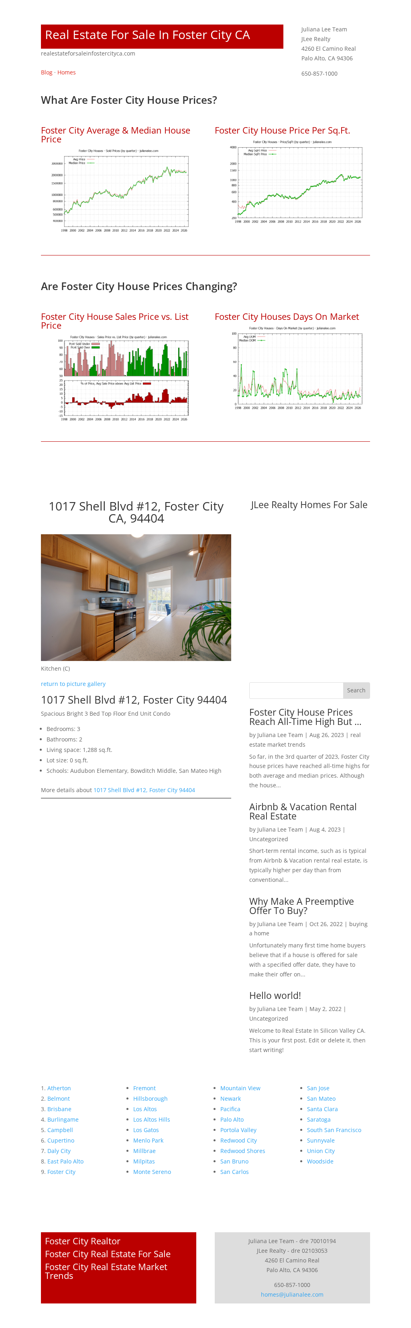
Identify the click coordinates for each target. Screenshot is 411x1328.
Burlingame (63, 1119)
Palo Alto (232, 1119)
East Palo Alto (65, 1161)
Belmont (58, 1098)
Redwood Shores (242, 1151)
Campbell (60, 1130)
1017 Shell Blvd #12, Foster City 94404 (144, 790)
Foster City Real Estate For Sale (108, 1254)
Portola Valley (238, 1130)
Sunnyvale (321, 1140)
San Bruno (234, 1161)
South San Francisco (334, 1130)
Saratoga (319, 1119)
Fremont (144, 1088)
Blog (47, 72)
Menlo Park (148, 1140)
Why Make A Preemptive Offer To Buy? (301, 906)
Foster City (61, 1172)
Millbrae (144, 1151)
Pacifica (230, 1109)
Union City (321, 1151)
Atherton (59, 1088)
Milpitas (144, 1161)
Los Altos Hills (151, 1119)
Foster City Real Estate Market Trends (106, 1270)
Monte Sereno (152, 1172)
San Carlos (234, 1172)
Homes (66, 72)
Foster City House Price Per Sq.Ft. (282, 130)
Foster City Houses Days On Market (287, 316)
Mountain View (240, 1088)
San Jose (318, 1088)
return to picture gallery (73, 684)
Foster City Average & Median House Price (115, 134)
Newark (230, 1098)
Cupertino (60, 1140)
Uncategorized (268, 839)
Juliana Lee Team (280, 735)
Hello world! (275, 995)
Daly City (59, 1151)
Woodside (320, 1161)
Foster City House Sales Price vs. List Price (115, 320)
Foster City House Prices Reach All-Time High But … (305, 717)
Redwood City (238, 1140)
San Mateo (321, 1098)
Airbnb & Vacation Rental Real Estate (303, 811)
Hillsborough (150, 1098)
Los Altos (145, 1109)
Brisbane (59, 1109)
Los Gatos (146, 1130)
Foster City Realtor (82, 1241)
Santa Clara (322, 1109)
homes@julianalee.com (292, 1294)
